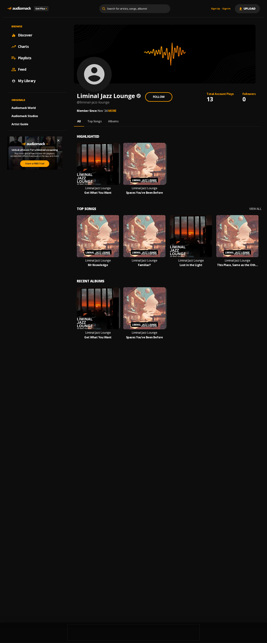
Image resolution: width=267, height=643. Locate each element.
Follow (159, 97)
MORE (112, 111)
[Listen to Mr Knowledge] (98, 236)
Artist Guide (19, 124)
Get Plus (41, 8)
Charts (23, 46)
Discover (25, 35)
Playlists (24, 58)
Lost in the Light (191, 265)
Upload (250, 9)
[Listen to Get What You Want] (98, 164)
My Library (26, 80)
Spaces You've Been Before (144, 193)
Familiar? (144, 265)
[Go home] (19, 8)
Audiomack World (23, 108)
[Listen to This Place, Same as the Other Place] (237, 236)
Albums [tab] (113, 121)
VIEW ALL (255, 209)
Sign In (226, 8)
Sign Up (215, 8)
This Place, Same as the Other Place (237, 265)
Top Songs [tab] (94, 121)
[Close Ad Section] (58, 140)
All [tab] (79, 121)
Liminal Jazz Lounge (98, 188)
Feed (22, 69)
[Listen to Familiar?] (144, 236)
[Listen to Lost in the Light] (191, 236)
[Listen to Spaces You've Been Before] (144, 164)
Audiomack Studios (24, 116)
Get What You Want (98, 193)
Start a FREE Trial (34, 163)
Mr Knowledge (98, 265)
